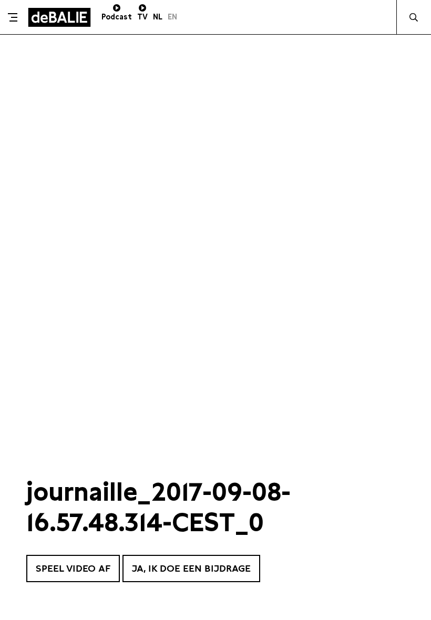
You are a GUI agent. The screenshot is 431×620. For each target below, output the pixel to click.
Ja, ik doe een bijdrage (191, 568)
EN (172, 17)
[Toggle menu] (12, 17)
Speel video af (73, 568)
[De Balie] (59, 17)
